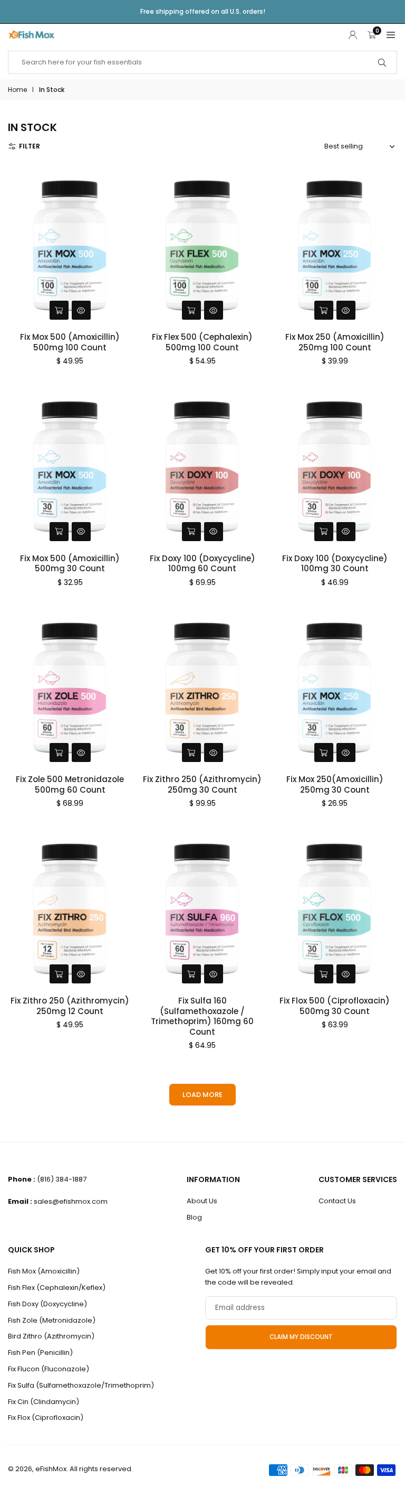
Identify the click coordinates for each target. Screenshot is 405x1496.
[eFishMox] (31, 33)
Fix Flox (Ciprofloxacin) (45, 1418)
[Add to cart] (59, 310)
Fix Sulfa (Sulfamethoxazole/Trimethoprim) (81, 1385)
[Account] (352, 34)
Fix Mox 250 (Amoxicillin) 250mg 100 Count (334, 342)
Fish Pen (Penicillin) (40, 1353)
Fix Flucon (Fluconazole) (48, 1369)
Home (17, 89)
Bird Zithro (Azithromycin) (51, 1336)
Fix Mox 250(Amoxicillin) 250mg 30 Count (334, 784)
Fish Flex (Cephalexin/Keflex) (56, 1288)
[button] (390, 34)
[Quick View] (81, 310)
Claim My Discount (301, 1337)
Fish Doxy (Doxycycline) (47, 1304)
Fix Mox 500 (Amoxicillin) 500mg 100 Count (70, 342)
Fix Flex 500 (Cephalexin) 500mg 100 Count (202, 342)
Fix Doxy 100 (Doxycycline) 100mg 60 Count (202, 563)
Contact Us (337, 1201)
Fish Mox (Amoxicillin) (44, 1271)
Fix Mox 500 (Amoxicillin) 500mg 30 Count (70, 563)
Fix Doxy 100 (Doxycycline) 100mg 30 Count (335, 563)
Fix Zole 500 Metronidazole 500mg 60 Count (70, 784)
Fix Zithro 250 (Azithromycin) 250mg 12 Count (70, 1006)
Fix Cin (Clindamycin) (43, 1402)
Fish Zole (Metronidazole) (51, 1320)
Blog (194, 1217)
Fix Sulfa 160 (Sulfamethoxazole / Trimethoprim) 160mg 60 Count (202, 1016)
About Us (202, 1201)
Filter (29, 146)
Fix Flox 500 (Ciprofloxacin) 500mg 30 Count (334, 1006)
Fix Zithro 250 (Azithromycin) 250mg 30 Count (202, 784)
